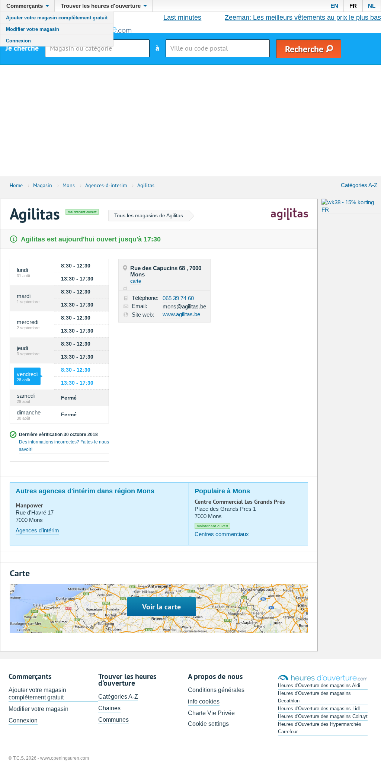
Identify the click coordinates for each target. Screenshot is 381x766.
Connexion (18, 41)
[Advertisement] (190, 120)
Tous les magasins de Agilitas (148, 215)
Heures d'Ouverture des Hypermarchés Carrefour (319, 727)
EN (334, 6)
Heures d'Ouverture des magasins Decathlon (314, 696)
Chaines (109, 708)
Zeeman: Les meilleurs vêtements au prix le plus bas (303, 17)
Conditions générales (216, 690)
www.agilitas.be (181, 314)
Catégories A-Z (359, 185)
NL (371, 6)
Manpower (29, 505)
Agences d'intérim (37, 530)
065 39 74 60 (178, 298)
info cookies (204, 701)
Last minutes (182, 17)
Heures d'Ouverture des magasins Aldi (319, 685)
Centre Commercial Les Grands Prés (240, 502)
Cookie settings (208, 724)
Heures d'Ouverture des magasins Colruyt (323, 716)
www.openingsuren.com (64, 758)
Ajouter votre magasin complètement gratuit (57, 17)
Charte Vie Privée (211, 713)
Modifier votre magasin (32, 29)
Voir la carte (161, 607)
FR (353, 6)
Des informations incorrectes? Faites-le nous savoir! (64, 445)
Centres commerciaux (222, 534)
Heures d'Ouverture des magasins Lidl (319, 708)
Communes (113, 720)
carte (135, 281)
